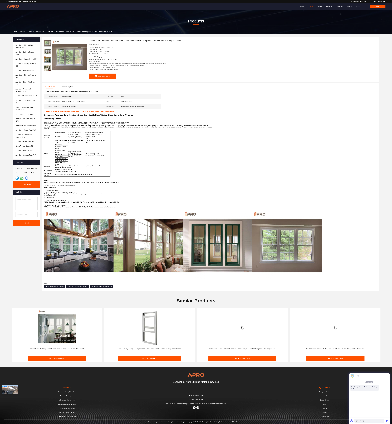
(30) (24, 108)
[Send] (387, 420)
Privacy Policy (324, 416)
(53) (26, 59)
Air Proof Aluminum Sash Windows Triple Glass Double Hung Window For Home (242, 349)
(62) (26, 126)
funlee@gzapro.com (359, 1)
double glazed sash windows (55, 286)
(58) (26, 130)
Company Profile (324, 392)
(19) (26, 155)
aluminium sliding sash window (77, 286)
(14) (24, 136)
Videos (319, 6)
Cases (325, 408)
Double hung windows (51, 122)
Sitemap (324, 412)
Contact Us (339, 6)
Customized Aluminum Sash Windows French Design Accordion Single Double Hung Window (150, 349)
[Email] (26, 178)
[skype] (17, 178)
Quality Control (324, 400)
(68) (25, 83)
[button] (15, 332)
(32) (26, 65)
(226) (25, 53)
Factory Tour (325, 396)
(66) (23, 90)
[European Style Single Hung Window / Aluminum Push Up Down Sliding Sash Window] (57, 328)
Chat (377, 6)
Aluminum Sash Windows (36, 31)
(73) (26, 76)
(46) (24, 146)
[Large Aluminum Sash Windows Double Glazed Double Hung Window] (335, 328)
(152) (24, 46)
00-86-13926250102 (378, 1)
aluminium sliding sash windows (101, 286)
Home (302, 6)
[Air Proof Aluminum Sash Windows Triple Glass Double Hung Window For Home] (242, 328)
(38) (25, 70)
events (349, 6)
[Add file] (351, 420)
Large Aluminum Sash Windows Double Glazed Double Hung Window (335, 349)
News (324, 404)
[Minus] (387, 376)
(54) (26, 96)
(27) (24, 114)
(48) (25, 101)
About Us (329, 6)
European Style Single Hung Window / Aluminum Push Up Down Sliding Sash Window (56, 349)
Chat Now (26, 185)
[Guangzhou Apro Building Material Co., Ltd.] (13, 6)
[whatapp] (22, 178)
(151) (25, 120)
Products (310, 6)
